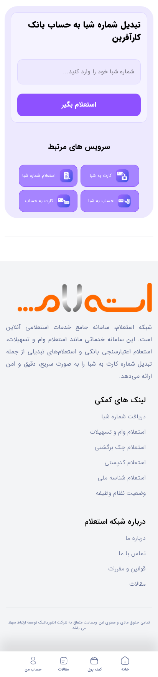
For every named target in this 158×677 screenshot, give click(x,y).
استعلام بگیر (79, 104)
